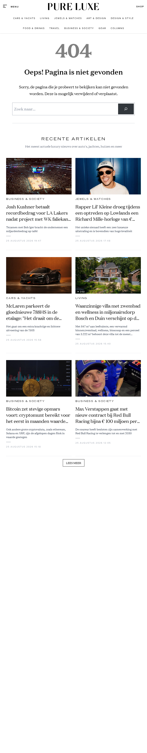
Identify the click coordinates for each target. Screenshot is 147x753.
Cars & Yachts (21, 298)
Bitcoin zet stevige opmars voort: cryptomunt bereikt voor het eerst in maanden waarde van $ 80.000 (38, 415)
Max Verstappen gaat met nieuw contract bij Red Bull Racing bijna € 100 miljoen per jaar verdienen (106, 415)
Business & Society (25, 199)
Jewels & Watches (93, 199)
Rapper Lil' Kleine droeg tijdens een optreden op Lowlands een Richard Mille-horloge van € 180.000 (107, 213)
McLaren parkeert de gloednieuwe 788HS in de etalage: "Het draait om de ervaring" (32, 312)
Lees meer (73, 463)
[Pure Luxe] (73, 6)
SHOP (140, 6)
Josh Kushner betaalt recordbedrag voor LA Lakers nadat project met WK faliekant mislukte (38, 213)
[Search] (126, 109)
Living (81, 298)
